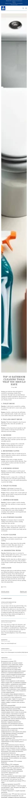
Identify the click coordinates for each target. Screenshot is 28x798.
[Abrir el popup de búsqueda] (23, 8)
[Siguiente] (25, 3)
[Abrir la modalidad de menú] (26, 8)
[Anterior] (2, 3)
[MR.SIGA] (3, 8)
